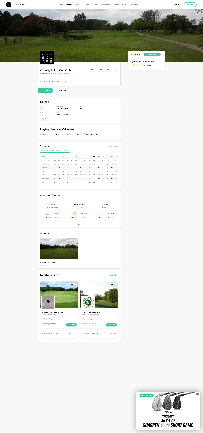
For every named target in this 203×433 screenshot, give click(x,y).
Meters (116, 146)
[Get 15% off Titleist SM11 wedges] (168, 411)
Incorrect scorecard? (110, 186)
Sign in (176, 5)
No (66, 81)
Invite (99, 70)
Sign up (190, 5)
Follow (91, 70)
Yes (62, 81)
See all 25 (112, 275)
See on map (65, 73)
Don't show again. (168, 428)
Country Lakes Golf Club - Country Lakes (55, 150)
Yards (110, 146)
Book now (71, 325)
